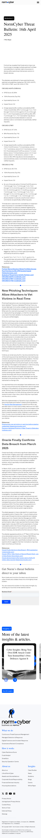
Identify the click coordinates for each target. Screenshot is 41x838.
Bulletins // (9, 18)
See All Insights (8, 691)
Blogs (30, 779)
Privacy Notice (6, 798)
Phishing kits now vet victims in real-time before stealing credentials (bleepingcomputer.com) (20, 425)
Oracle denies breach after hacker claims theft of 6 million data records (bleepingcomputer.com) (18, 559)
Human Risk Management (13, 404)
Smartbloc (5, 758)
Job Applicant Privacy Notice (11, 801)
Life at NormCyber (8, 773)
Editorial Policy (6, 811)
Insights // (7, 628)
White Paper (32, 786)
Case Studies (32, 770)
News (30, 773)
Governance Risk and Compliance (13, 743)
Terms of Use (6, 808)
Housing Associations (9, 786)
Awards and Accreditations (10, 776)
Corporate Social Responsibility (12, 779)
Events (30, 782)
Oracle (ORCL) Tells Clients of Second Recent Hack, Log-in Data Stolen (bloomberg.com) (20, 555)
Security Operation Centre (10, 761)
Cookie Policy (6, 805)
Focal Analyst (6, 755)
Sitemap (4, 814)
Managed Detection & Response (12, 737)
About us (5, 770)
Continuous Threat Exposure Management (15, 734)
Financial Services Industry (10, 782)
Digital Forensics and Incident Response (15, 740)
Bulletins (31, 776)
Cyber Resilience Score (9, 752)
